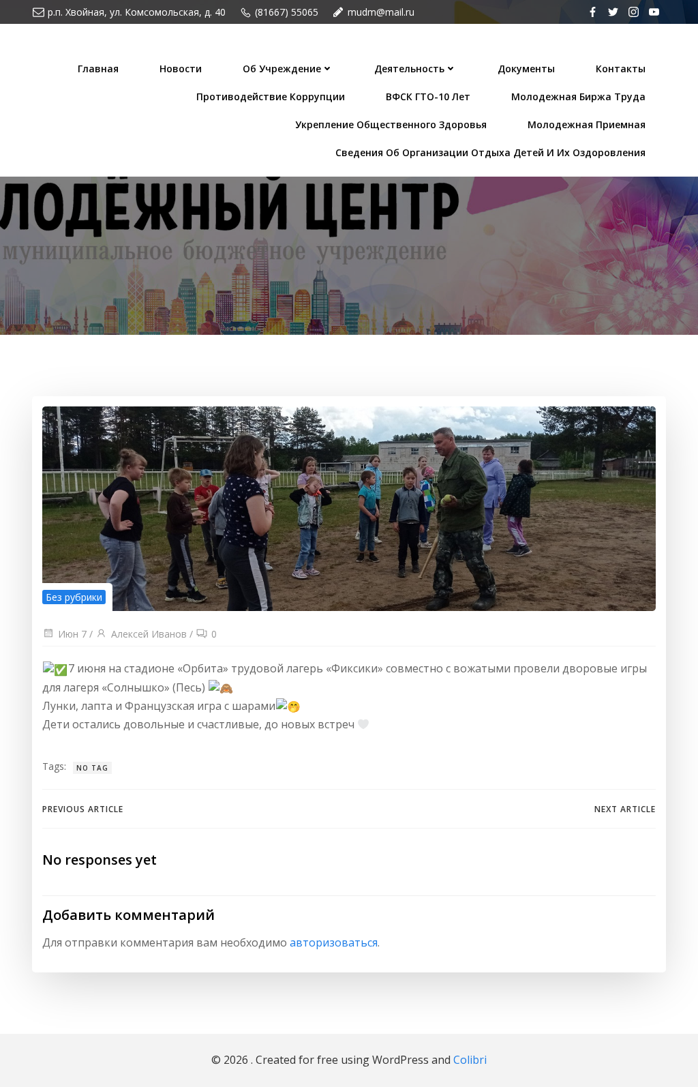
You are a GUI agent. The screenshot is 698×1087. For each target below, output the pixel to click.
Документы (526, 68)
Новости (181, 68)
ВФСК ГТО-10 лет (428, 96)
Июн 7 (72, 633)
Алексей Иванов (149, 633)
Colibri (470, 1059)
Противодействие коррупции (270, 96)
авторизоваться (334, 942)
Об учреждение (282, 68)
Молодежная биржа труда (578, 96)
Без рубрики (74, 597)
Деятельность (409, 68)
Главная (98, 68)
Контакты (621, 68)
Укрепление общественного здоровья (391, 124)
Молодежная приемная (587, 124)
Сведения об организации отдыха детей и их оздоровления (490, 152)
